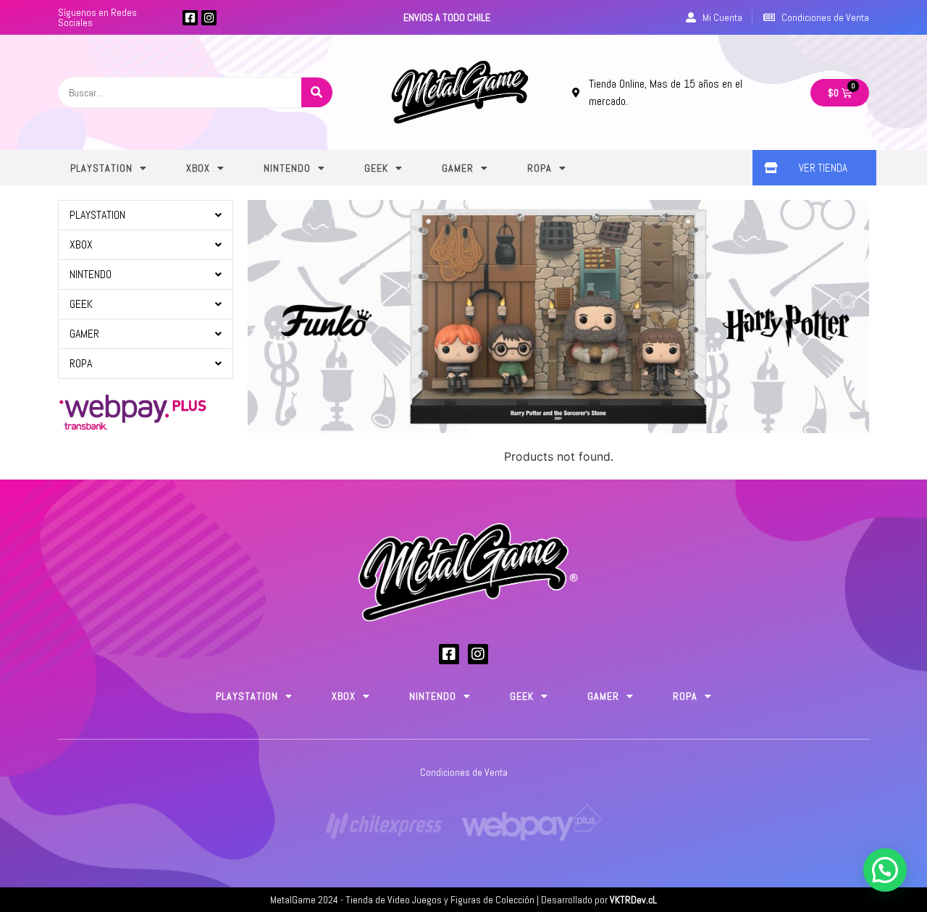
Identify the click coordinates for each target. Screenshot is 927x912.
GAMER (458, 168)
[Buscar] (316, 92)
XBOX (198, 168)
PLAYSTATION (101, 168)
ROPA (539, 168)
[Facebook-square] (190, 17)
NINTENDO (287, 168)
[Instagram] (209, 17)
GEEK (376, 168)
